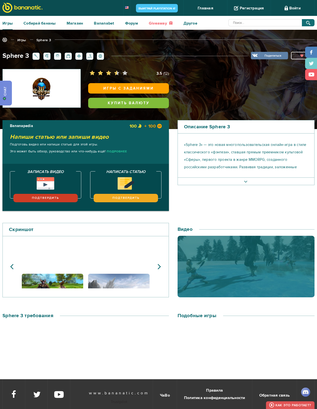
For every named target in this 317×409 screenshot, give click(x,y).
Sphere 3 (43, 40)
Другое (190, 23)
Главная (205, 8)
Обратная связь (274, 395)
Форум (131, 23)
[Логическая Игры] (78, 56)
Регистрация (251, 8)
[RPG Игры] (35, 56)
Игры (7, 23)
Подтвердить (45, 198)
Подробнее (117, 151)
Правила (214, 390)
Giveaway (158, 23)
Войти (294, 8)
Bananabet (104, 23)
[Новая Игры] (99, 56)
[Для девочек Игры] (67, 56)
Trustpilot (119, 401)
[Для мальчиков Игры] (56, 56)
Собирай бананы (40, 23)
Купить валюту (129, 103)
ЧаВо (165, 395)
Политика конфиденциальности (214, 397)
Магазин (75, 23)
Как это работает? (293, 405)
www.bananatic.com (119, 393)
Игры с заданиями (128, 88)
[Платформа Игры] (88, 56)
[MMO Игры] (46, 56)
